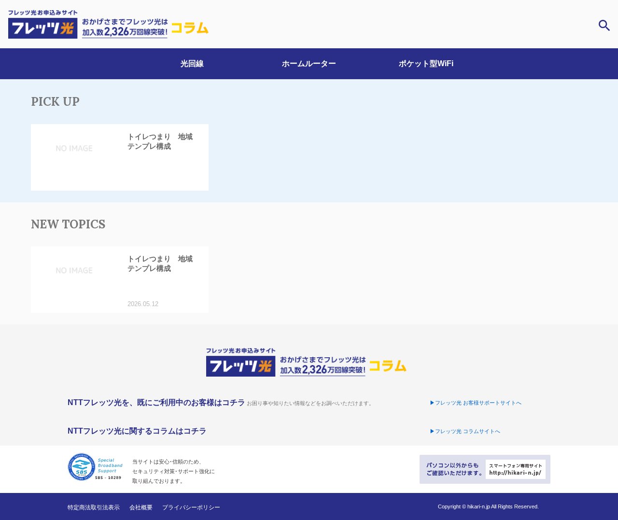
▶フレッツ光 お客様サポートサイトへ (475, 403)
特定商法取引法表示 (94, 507)
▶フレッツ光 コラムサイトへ (465, 431)
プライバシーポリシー (191, 507)
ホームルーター (309, 63)
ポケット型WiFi (426, 63)
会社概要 (141, 507)
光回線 (192, 63)
